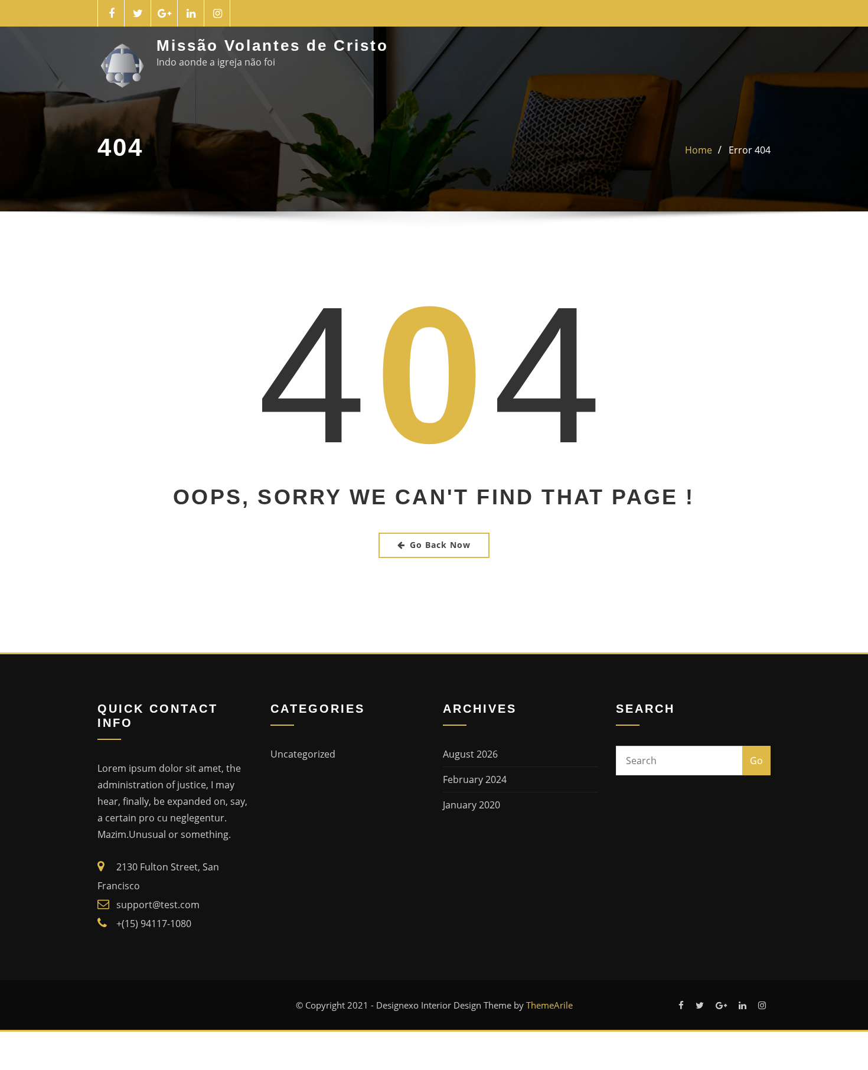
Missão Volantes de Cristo (272, 45)
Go (756, 760)
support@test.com (158, 904)
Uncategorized (302, 754)
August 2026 (470, 754)
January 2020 (471, 804)
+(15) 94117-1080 (153, 923)
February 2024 (475, 779)
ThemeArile (549, 1005)
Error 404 (750, 149)
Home (698, 149)
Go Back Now (440, 544)
